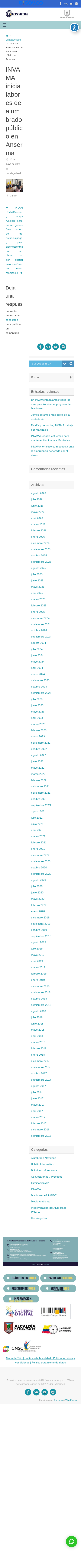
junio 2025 (37, 580)
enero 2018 (38, 1054)
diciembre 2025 (40, 543)
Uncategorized (13, 39)
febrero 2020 (39, 905)
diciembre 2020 (40, 855)
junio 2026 (37, 505)
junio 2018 (37, 1023)
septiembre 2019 (41, 936)
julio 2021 (37, 817)
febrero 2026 (39, 530)
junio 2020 (37, 892)
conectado (12, 319)
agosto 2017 (38, 1086)
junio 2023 (37, 705)
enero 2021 (38, 848)
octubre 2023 (39, 686)
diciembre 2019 (40, 917)
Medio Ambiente (40, 1201)
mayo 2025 (37, 586)
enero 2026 (38, 536)
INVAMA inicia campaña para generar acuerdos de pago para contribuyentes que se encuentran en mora (19, 238)
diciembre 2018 (40, 986)
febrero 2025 (39, 605)
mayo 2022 (37, 767)
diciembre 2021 (40, 786)
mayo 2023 (37, 711)
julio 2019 (37, 948)
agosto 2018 (38, 1011)
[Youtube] (60, 3)
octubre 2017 (39, 1073)
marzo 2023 (38, 724)
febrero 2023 (39, 730)
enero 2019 (38, 979)
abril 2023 (37, 717)
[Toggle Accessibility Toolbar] (74, 27)
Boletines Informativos (44, 1170)
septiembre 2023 (41, 692)
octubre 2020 (39, 867)
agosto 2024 (38, 642)
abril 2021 (37, 830)
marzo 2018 (38, 1042)
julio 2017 (37, 1092)
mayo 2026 (37, 512)
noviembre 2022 (40, 742)
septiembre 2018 (41, 1004)
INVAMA (36, 1189)
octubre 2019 (39, 929)
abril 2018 (37, 1036)
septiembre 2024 (41, 636)
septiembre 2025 (41, 561)
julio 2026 (37, 499)
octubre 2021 (39, 799)
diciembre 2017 (40, 1061)
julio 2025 (37, 574)
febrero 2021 (39, 842)
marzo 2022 (38, 774)
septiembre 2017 (41, 1079)
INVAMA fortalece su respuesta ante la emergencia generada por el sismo (52, 451)
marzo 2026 (38, 524)
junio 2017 (37, 1098)
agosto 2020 (38, 880)
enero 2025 (38, 611)
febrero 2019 (39, 973)
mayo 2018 (37, 1029)
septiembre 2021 (41, 805)
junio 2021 (37, 824)
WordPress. (71, 1400)
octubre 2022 (39, 749)
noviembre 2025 (40, 549)
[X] (66, 3)
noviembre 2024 (40, 624)
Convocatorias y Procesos (46, 1176)
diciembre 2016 (40, 1129)
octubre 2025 (39, 555)
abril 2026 (37, 518)
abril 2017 (37, 1111)
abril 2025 (37, 593)
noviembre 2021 (40, 792)
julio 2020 (37, 886)
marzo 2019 (38, 967)
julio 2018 (37, 1017)
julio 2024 (37, 649)
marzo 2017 (38, 1117)
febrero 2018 (39, 1048)
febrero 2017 (39, 1123)
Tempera (58, 1400)
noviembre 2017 (40, 1067)
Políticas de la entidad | (38, 1358)
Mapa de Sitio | (15, 1358)
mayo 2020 (37, 898)
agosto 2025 (38, 568)
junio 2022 (37, 761)
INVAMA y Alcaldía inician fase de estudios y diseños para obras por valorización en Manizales (10, 242)
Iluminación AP (40, 1183)
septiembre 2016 (41, 1135)
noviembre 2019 (40, 923)
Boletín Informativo (42, 1164)
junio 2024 (37, 655)
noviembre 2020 (40, 861)
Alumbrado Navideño (43, 1158)
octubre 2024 (39, 630)
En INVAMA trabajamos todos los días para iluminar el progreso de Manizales (51, 404)
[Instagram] (76, 3)
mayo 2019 (37, 954)
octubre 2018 (39, 998)
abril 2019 (37, 961)
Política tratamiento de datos (48, 1362)
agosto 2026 (38, 493)
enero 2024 (38, 674)
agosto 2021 (38, 811)
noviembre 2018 (40, 992)
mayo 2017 (37, 1104)
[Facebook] (71, 3)
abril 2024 (37, 667)
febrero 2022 (39, 780)
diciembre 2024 (40, 618)
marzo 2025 (38, 599)
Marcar (13, 195)
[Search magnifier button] (71, 364)
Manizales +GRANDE (44, 1195)
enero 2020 (38, 911)
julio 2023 (37, 699)
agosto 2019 (38, 942)
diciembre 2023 (40, 680)
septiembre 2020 (41, 873)
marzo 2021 (38, 836)
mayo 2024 (37, 661)
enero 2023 (38, 736)
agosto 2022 (38, 755)
